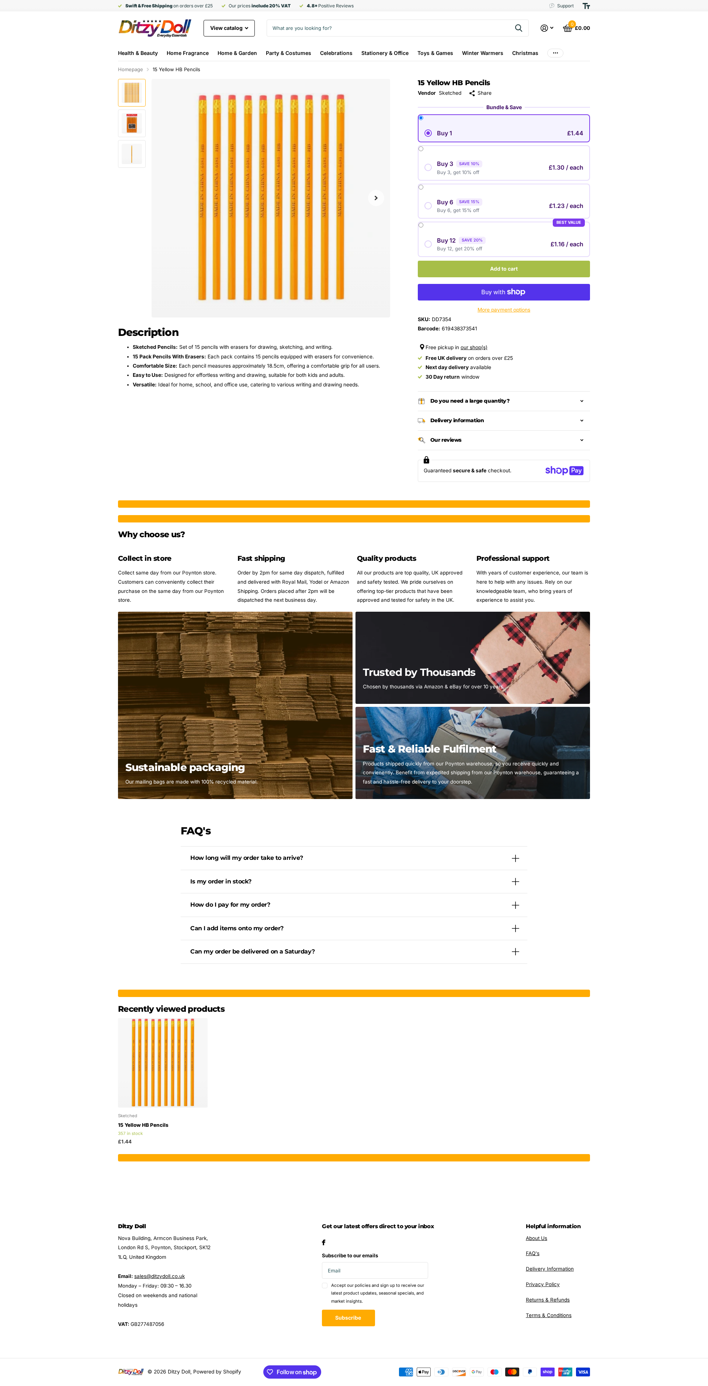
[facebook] (323, 1242)
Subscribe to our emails (350, 1255)
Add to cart (504, 268)
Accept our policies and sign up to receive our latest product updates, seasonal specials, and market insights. (377, 1293)
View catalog (227, 28)
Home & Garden (237, 53)
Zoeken (519, 28)
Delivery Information (550, 1269)
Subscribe (348, 1317)
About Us (536, 1238)
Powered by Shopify (217, 1372)
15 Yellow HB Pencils (143, 1125)
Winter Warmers (482, 53)
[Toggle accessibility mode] (586, 5)
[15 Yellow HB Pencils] (163, 1063)
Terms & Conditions (549, 1315)
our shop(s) (474, 347)
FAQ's (532, 1253)
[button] (376, 198)
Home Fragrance (188, 53)
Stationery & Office (385, 53)
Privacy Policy (543, 1284)
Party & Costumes (288, 53)
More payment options (504, 310)
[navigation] (132, 93)
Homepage (130, 69)
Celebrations (336, 53)
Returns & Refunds (548, 1300)
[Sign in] (547, 28)
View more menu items (555, 53)
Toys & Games (435, 53)
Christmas (525, 53)
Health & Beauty (138, 53)
